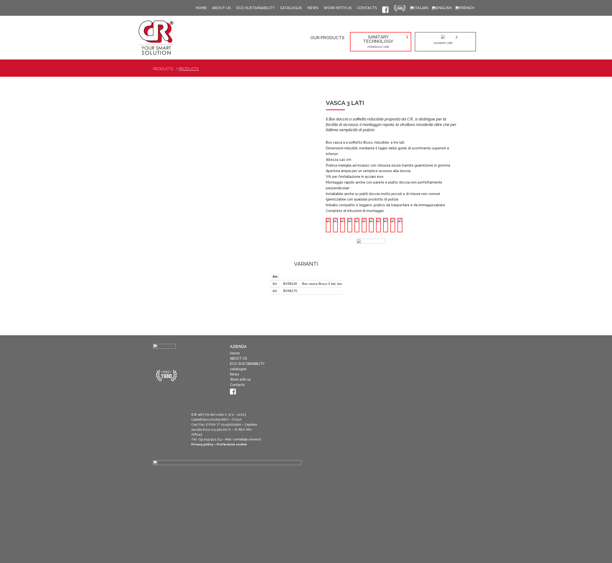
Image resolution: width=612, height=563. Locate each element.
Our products (327, 38)
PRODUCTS (189, 69)
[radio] (328, 225)
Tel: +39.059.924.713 (206, 450)
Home (201, 8)
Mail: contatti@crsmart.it (243, 450)
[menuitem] (419, 9)
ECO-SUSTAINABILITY (255, 8)
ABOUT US (221, 8)
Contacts (367, 8)
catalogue (291, 8)
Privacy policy (202, 455)
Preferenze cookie (232, 455)
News (312, 8)
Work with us (338, 8)
